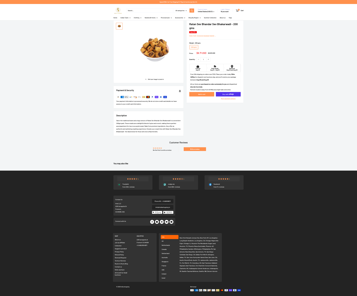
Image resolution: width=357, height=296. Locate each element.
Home (115, 18)
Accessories (179, 18)
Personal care (165, 18)
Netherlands (166, 245)
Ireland (164, 274)
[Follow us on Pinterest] (162, 222)
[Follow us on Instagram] (157, 222)
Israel (163, 278)
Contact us (118, 267)
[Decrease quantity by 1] (198, 59)
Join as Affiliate (120, 242)
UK (163, 241)
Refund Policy (119, 255)
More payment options (228, 98)
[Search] (191, 10)
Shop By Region (193, 18)
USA (163, 237)
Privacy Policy (119, 252)
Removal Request (120, 258)
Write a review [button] (195, 149)
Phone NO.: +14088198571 (163, 201)
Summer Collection (210, 18)
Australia (165, 257)
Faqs (230, 18)
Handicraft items (150, 18)
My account (225, 11)
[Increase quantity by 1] (208, 59)
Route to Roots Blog (121, 264)
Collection (118, 246)
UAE (163, 270)
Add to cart (201, 94)
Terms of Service (120, 261)
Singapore (165, 261)
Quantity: (192, 59)
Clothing (136, 18)
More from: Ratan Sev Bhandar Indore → (202, 36)
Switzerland (165, 253)
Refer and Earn (119, 270)
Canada (164, 249)
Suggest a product (121, 248)
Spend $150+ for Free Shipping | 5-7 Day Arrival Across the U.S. (178, 2)
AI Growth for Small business (121, 274)
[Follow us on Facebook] (152, 222)
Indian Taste (124, 18)
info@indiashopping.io (162, 207)
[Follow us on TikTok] (171, 222)
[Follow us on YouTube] (167, 222)
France (164, 266)
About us (223, 18)
